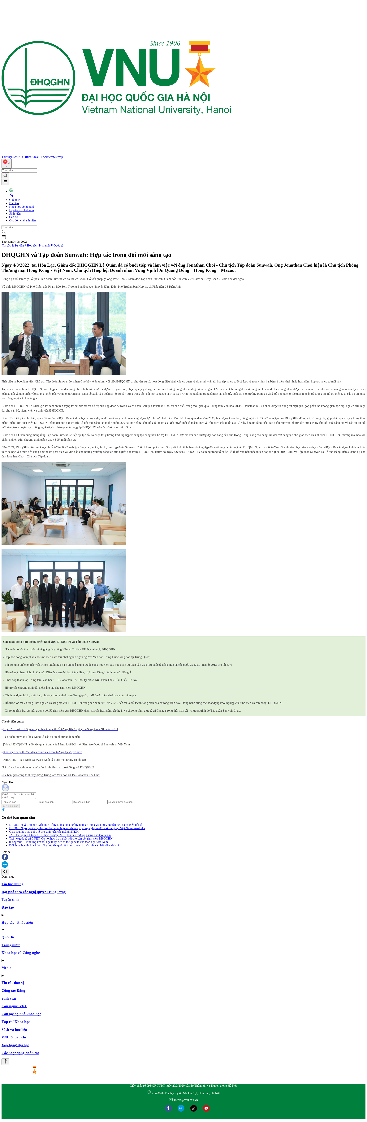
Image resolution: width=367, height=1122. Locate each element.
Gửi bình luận (10, 806)
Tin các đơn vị (13, 983)
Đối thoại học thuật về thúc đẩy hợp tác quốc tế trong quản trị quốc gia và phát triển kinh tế (64, 845)
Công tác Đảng (13, 991)
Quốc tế (58, 245)
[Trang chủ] (116, 153)
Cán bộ (13, 217)
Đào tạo (14, 203)
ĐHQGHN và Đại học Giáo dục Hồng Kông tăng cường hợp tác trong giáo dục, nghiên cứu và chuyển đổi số (75, 824)
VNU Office (23, 157)
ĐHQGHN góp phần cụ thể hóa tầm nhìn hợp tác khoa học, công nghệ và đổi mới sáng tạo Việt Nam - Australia (77, 828)
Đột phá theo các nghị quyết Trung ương (34, 892)
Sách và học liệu (14, 1030)
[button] (183, 857)
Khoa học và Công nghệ (21, 953)
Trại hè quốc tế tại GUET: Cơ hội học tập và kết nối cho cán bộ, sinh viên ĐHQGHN (61, 838)
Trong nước (11, 945)
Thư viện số (9, 157)
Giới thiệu (15, 199)
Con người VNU (14, 1006)
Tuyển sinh (10, 899)
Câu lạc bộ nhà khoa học (21, 1014)
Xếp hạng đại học (15, 1045)
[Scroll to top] (5, 1062)
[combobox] (7, 163)
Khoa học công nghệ (21, 206)
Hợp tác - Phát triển (38, 245)
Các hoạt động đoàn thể (20, 1053)
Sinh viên (15, 213)
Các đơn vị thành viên (22, 220)
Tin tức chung (13, 884)
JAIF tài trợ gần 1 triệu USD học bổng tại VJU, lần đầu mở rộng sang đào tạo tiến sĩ (60, 835)
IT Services (46, 157)
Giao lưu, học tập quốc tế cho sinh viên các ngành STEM (44, 831)
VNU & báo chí (14, 1037)
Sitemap (58, 157)
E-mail (35, 157)
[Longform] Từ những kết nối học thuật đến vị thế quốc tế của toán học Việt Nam (58, 842)
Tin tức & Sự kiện (13, 245)
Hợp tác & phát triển (21, 210)
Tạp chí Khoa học (16, 1022)
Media (6, 968)
